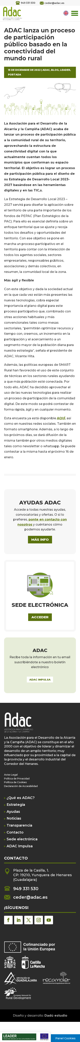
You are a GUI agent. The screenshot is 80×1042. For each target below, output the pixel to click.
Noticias (14, 818)
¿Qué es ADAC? (21, 798)
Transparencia (19, 825)
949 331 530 (28, 2)
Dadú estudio (55, 1015)
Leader (65, 69)
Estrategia (16, 805)
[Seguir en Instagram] (38, 920)
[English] (66, 13)
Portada (14, 74)
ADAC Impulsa (20, 846)
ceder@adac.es (54, 3)
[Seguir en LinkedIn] (18, 920)
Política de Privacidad (17, 778)
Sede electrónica (22, 839)
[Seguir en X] (28, 920)
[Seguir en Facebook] (8, 920)
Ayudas (13, 812)
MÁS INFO (40, 539)
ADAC (46, 69)
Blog (55, 69)
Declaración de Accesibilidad (21, 786)
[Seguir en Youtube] (48, 920)
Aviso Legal (11, 774)
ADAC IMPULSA (39, 679)
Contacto (15, 832)
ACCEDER (40, 617)
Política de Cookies (15, 782)
